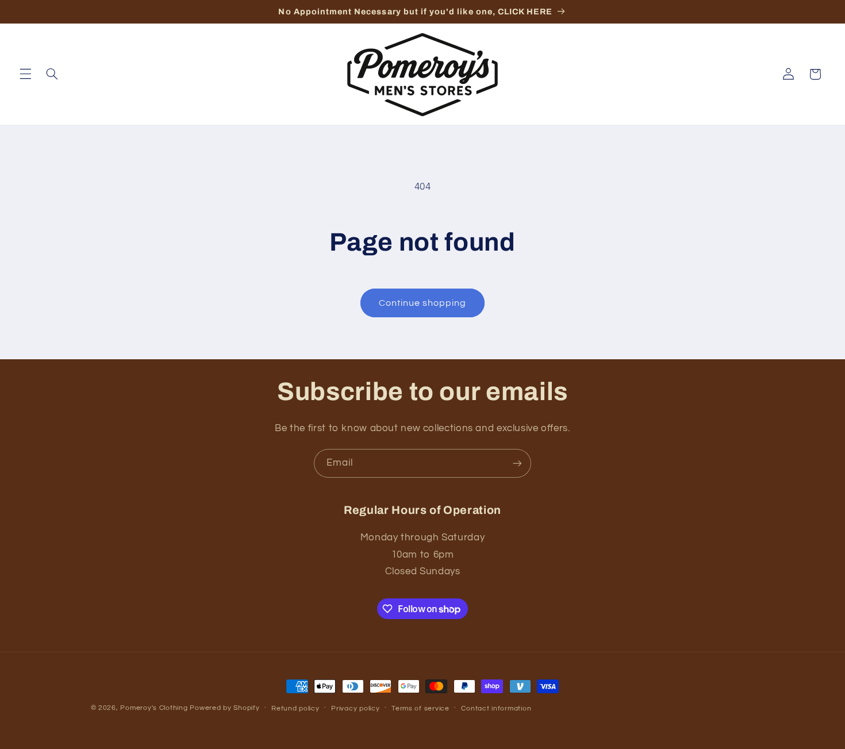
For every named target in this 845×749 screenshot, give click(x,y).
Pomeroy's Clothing (153, 708)
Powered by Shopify (224, 708)
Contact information (496, 708)
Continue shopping (423, 303)
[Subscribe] (517, 463)
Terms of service (420, 708)
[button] (25, 74)
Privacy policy (355, 708)
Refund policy (295, 708)
